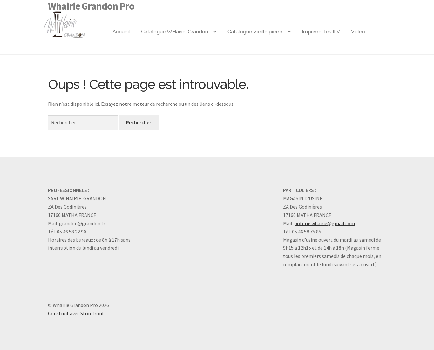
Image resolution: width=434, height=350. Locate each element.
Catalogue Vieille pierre (254, 32)
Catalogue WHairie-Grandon (174, 32)
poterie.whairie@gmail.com (324, 223)
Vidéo (358, 32)
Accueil (121, 32)
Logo (74, 22)
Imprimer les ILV (321, 32)
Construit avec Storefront (76, 313)
